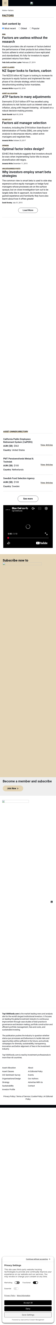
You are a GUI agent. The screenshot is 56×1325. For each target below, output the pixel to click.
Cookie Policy (36, 1096)
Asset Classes (8, 67)
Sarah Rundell (7, 114)
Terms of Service (23, 1096)
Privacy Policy (9, 1096)
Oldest (23, 28)
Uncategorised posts (11, 168)
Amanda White (7, 88)
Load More (28, 210)
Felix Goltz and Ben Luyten (12, 62)
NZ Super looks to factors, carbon (26, 71)
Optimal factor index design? (23, 149)
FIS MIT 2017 (7, 119)
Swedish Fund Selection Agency (19, 478)
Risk (4, 34)
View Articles (47, 445)
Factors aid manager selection (24, 123)
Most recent (10, 28)
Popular (35, 28)
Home (4, 10)
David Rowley (7, 203)
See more (28, 498)
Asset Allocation (9, 93)
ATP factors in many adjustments (26, 97)
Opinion (5, 145)
